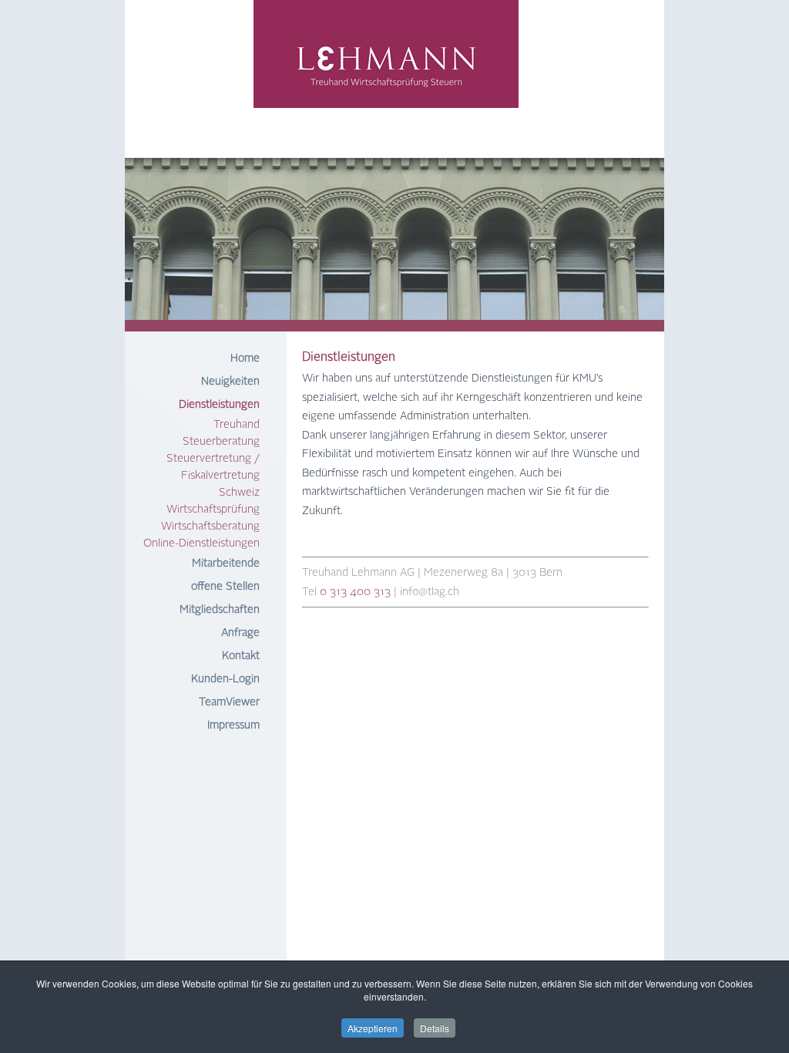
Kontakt (241, 656)
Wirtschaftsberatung (210, 526)
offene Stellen (225, 586)
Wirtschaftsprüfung (213, 509)
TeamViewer (229, 702)
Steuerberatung (221, 441)
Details (434, 1027)
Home (245, 358)
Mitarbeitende (226, 563)
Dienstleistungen (219, 404)
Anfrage (240, 632)
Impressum (233, 725)
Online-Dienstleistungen (201, 543)
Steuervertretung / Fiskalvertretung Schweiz (213, 475)
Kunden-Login (225, 679)
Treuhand (236, 424)
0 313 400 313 (355, 592)
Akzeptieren (372, 1027)
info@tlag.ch (429, 592)
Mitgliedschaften (220, 609)
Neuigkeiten (230, 381)
